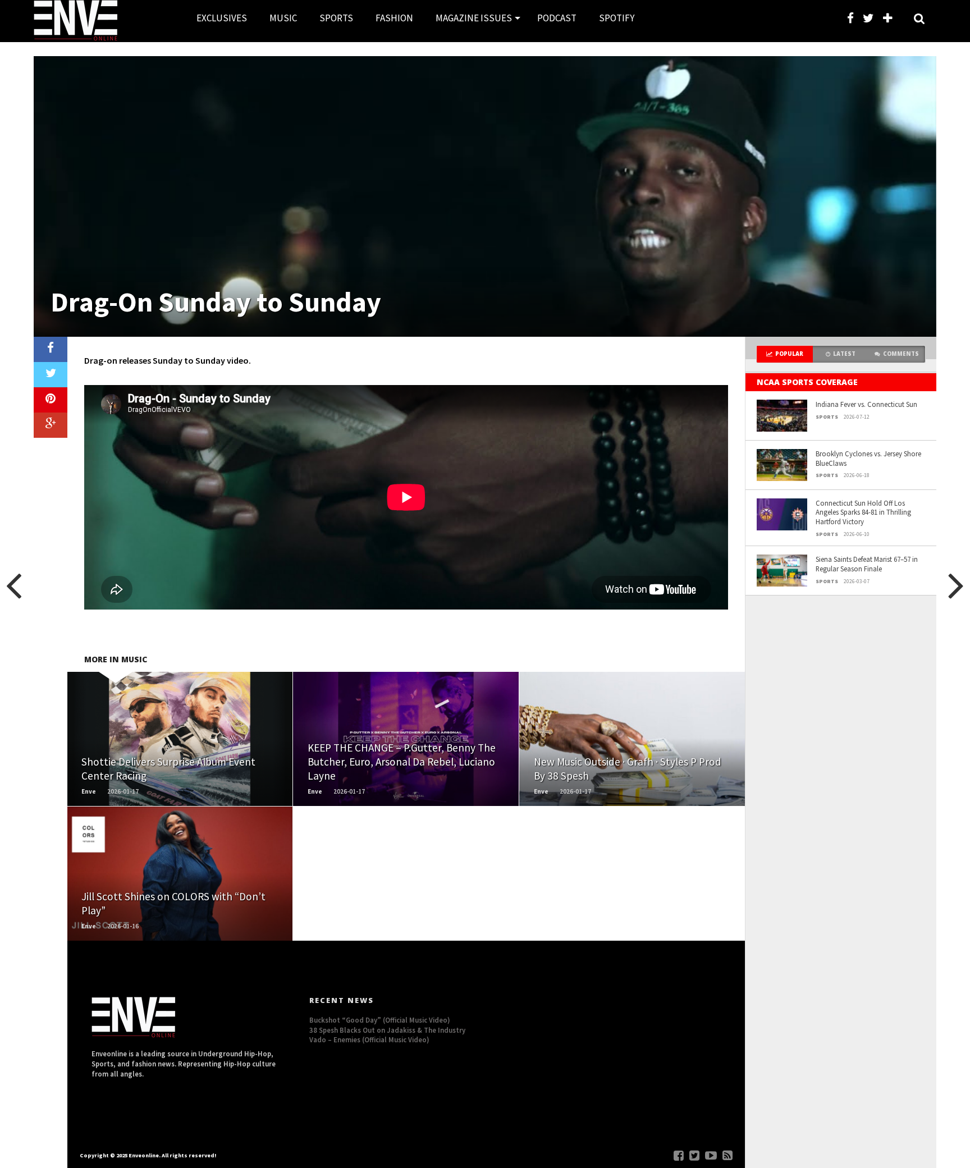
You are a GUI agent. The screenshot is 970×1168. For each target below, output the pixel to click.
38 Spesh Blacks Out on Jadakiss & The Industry (387, 1029)
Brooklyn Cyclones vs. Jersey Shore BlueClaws (868, 458)
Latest (844, 354)
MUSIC (283, 18)
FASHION (394, 18)
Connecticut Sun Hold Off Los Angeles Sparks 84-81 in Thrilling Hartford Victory (863, 512)
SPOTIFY (616, 18)
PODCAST (556, 18)
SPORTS (336, 18)
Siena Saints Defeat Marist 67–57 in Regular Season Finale (867, 564)
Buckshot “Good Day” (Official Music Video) (379, 1019)
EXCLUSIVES (221, 18)
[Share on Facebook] (50, 349)
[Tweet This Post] (50, 374)
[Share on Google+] (50, 425)
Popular (789, 354)
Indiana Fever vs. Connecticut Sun (866, 404)
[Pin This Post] (50, 400)
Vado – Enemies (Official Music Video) (369, 1039)
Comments (901, 354)
